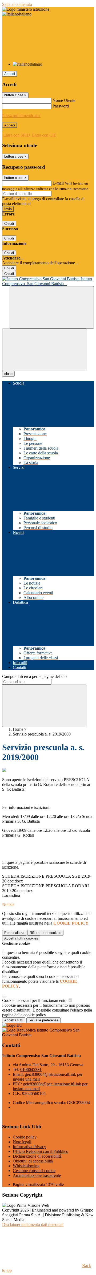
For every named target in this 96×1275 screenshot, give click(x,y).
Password (61, 106)
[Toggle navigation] (44, 350)
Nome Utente (64, 100)
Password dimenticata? (21, 115)
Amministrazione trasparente (37, 1175)
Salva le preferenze (43, 1020)
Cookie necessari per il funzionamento (34, 1000)
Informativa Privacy (29, 1146)
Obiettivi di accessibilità (33, 1161)
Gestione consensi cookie (34, 1170)
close (8, 374)
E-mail (58, 183)
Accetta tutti (21, 938)
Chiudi (9, 224)
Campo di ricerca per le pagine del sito (34, 676)
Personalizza (14, 933)
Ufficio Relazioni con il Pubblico (40, 1151)
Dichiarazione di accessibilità (37, 1156)
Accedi (9, 74)
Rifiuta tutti (45, 933)
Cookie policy (25, 1137)
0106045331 (31, 1069)
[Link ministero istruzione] (25, 9)
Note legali (22, 1142)
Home (18, 729)
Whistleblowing (26, 1166)
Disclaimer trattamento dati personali (32, 1224)
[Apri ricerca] (52, 307)
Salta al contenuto (17, 4)
